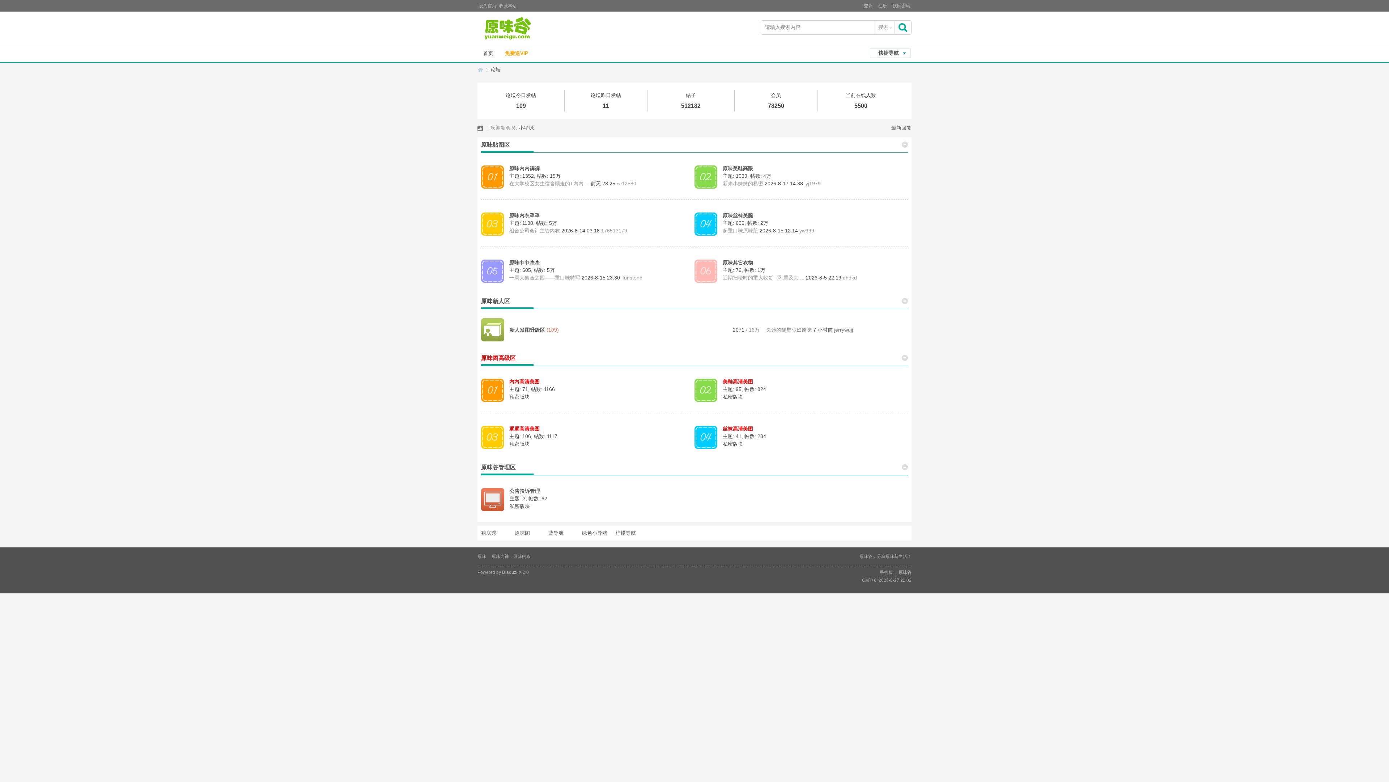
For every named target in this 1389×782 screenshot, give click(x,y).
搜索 (883, 27)
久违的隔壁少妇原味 (789, 330)
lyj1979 (812, 183)
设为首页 (487, 5)
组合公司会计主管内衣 (534, 231)
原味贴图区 (495, 145)
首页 (488, 53)
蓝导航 (556, 533)
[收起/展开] (905, 144)
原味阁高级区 (498, 358)
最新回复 (901, 128)
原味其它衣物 (738, 262)
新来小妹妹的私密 (743, 183)
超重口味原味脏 (740, 231)
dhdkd (850, 278)
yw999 (806, 231)
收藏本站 (508, 5)
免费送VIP (516, 53)
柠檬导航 (626, 533)
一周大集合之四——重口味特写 (544, 278)
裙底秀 (488, 533)
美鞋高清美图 (738, 381)
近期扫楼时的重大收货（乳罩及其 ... (763, 278)
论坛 (495, 69)
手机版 (886, 572)
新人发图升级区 (527, 330)
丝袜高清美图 (738, 429)
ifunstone (631, 278)
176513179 (614, 231)
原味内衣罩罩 (524, 215)
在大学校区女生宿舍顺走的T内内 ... (549, 183)
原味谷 (480, 69)
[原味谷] (526, 28)
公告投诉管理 (525, 491)
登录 (868, 5)
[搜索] (903, 27)
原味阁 (522, 533)
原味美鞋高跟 (738, 168)
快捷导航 (889, 53)
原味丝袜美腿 (738, 215)
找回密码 (901, 5)
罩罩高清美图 (524, 429)
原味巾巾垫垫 (524, 262)
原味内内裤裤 (524, 168)
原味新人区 (495, 301)
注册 (882, 5)
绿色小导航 (594, 533)
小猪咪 (526, 128)
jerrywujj (843, 330)
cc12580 (626, 183)
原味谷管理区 (498, 467)
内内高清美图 (524, 381)
